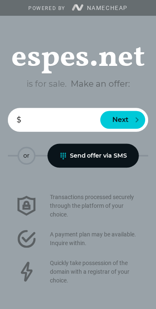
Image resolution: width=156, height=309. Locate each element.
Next (120, 120)
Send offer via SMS (98, 155)
